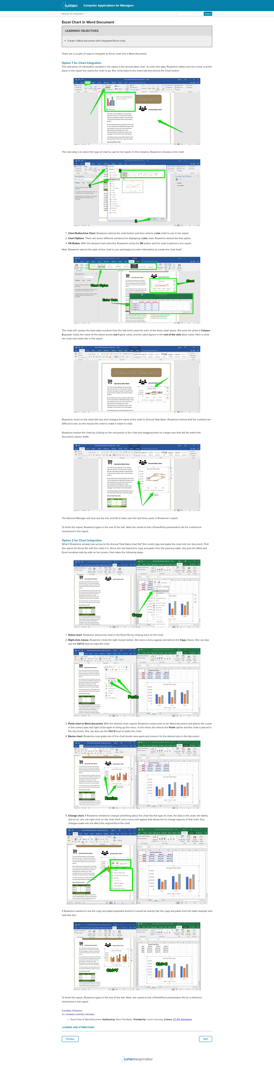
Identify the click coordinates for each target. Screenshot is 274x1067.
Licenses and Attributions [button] (78, 1027)
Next (205, 1039)
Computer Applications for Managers (108, 5)
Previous (70, 1039)
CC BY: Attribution (182, 1019)
